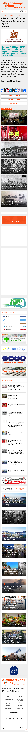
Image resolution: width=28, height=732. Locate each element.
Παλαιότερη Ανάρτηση (14, 99)
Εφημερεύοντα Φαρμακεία (8, 699)
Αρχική (2, 15)
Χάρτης (20, 703)
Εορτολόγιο (8, 703)
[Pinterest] (17, 718)
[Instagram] (13, 718)
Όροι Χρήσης (8, 708)
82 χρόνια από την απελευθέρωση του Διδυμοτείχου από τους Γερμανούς (12, 154)
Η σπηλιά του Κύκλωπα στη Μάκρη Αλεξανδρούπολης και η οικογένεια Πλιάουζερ (14, 571)
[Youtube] (21, 718)
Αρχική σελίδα (14, 103)
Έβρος (7, 15)
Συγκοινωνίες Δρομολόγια (20, 700)
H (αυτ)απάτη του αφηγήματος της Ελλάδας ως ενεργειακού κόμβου (11, 138)
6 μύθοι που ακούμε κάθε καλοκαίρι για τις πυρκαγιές (13, 589)
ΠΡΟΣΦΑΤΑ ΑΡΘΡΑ (9, 380)
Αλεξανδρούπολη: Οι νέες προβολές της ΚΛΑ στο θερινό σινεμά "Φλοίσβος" (13, 122)
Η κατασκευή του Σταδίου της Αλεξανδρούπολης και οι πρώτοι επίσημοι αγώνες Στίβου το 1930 (14, 186)
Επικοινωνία (20, 708)
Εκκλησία (19, 15)
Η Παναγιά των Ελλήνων (12, 659)
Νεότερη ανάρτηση (14, 95)
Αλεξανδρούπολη (13, 15)
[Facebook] (2, 718)
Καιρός (20, 696)
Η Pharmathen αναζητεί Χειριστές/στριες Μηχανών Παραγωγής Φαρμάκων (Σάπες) (16, 463)
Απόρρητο (20, 705)
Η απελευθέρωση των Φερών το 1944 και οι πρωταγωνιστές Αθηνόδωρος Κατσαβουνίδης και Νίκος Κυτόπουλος (13, 170)
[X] (6, 718)
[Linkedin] (10, 718)
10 (4, 656)
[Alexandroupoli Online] (14, 8)
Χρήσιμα (8, 705)
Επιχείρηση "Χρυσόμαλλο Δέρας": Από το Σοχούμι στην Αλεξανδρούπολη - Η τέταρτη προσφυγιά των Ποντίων (13, 203)
